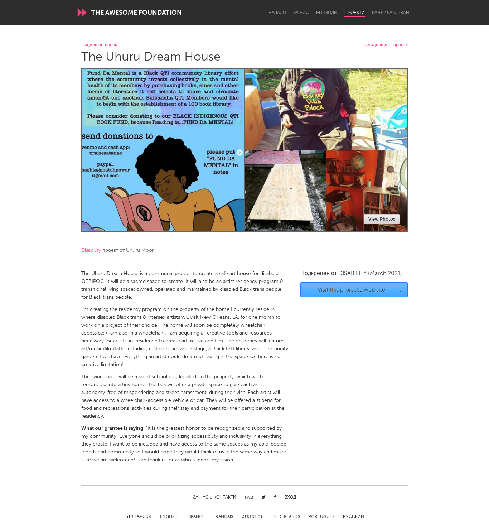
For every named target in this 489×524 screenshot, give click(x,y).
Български (138, 516)
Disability (91, 250)
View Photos (381, 219)
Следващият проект (386, 45)
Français (223, 516)
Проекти (354, 12)
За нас (301, 12)
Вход (290, 497)
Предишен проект (100, 45)
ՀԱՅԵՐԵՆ (253, 516)
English (169, 516)
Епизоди (326, 12)
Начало (277, 12)
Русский (353, 516)
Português (321, 516)
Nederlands (286, 516)
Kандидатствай (390, 12)
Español (195, 516)
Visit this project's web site (360, 289)
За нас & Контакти (214, 497)
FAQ (249, 497)
